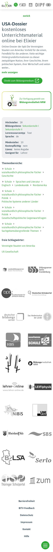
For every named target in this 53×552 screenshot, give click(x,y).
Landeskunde (22, 185)
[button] (45, 545)
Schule (8, 168)
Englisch (6, 185)
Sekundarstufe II (13, 129)
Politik (5, 198)
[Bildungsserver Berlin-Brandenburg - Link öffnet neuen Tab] (40, 269)
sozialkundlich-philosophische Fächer (21, 172)
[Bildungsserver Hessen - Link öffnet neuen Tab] (13, 363)
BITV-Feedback (26, 508)
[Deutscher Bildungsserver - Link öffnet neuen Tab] (13, 316)
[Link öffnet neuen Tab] (43, 4)
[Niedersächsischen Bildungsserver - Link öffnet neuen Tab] (13, 410)
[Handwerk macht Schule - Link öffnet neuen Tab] (40, 340)
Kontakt (26, 529)
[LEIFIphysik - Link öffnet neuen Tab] (40, 387)
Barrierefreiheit (27, 501)
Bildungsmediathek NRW (32, 102)
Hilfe (26, 536)
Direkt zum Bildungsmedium (19, 80)
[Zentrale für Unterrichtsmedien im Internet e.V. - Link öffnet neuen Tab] (40, 480)
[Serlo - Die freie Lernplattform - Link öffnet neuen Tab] (40, 457)
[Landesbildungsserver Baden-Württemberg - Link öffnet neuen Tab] (13, 269)
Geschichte (7, 175)
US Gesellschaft (10, 251)
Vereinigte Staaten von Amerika (18, 245)
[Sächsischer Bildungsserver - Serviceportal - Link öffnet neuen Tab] (40, 433)
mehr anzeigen (10, 72)
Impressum (26, 522)
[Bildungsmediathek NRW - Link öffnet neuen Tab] (40, 363)
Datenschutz (26, 515)
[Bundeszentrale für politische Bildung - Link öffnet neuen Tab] (13, 293)
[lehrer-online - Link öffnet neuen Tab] (13, 387)
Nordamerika (40, 185)
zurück (26, 15)
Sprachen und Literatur (28, 181)
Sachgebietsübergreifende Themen (20, 231)
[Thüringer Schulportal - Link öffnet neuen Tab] (13, 480)
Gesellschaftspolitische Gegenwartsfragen (24, 218)
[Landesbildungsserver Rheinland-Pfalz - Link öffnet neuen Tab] (13, 433)
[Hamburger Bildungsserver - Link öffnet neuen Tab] (13, 340)
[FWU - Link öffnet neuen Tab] (40, 316)
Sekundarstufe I (31, 126)
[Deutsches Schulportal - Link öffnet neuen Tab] (40, 293)
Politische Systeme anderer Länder (20, 201)
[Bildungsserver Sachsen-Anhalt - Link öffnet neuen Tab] (13, 457)
